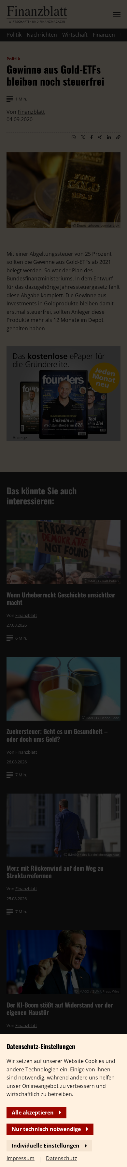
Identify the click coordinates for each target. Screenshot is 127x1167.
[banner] (63, 583)
